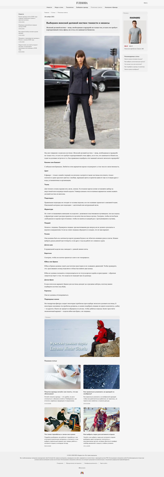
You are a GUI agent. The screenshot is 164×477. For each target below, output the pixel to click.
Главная (46, 12)
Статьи (53, 12)
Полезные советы (96, 7)
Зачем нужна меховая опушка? (133, 59)
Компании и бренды (111, 7)
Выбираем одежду (82, 7)
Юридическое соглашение (74, 463)
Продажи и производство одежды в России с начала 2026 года (29, 39)
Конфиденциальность (90, 463)
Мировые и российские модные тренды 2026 (28, 25)
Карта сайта (103, 463)
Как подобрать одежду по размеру (134, 67)
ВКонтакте (82, 468)
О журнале (60, 463)
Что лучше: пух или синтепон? (133, 64)
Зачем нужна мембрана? (131, 69)
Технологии (69, 7)
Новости (49, 7)
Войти (145, 3)
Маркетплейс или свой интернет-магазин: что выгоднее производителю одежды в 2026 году (28, 47)
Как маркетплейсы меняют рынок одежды (28, 32)
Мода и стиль (59, 7)
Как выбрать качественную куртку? (134, 62)
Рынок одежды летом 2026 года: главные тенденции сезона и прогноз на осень (28, 18)
